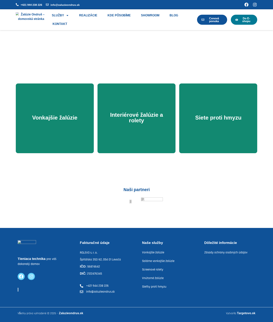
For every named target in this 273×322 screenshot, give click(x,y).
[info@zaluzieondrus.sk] (47, 4)
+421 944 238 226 (31, 4)
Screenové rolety (152, 270)
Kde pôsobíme (119, 15)
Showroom (150, 15)
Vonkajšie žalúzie (153, 252)
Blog (174, 15)
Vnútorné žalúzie (153, 278)
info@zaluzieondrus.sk (65, 4)
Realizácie (88, 15)
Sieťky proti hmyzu (154, 287)
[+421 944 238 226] (17, 4)
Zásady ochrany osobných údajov (225, 252)
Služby (58, 15)
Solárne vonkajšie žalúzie (158, 261)
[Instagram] (254, 4)
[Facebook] (246, 4)
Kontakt (60, 23)
